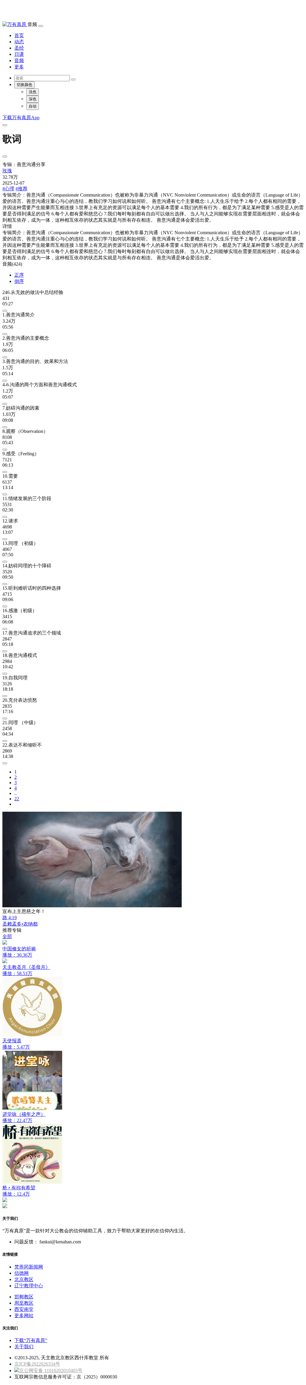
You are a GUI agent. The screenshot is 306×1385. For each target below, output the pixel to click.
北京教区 (23, 1279)
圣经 (19, 47)
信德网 (21, 1273)
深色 (32, 99)
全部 (7, 936)
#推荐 (21, 188)
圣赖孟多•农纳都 (20, 923)
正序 (19, 275)
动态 (19, 41)
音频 (19, 60)
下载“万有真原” (30, 1340)
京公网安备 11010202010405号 (50, 1370)
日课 (19, 54)
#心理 (8, 188)
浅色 (32, 92)
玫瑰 (7, 170)
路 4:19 (9, 917)
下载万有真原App (20, 117)
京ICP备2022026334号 (37, 1363)
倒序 (19, 281)
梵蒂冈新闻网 (28, 1266)
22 (16, 798)
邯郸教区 (23, 1296)
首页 (19, 35)
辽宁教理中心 (28, 1285)
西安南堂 (23, 1309)
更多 (19, 66)
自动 (32, 106)
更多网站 (23, 1315)
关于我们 (23, 1346)
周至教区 (23, 1303)
